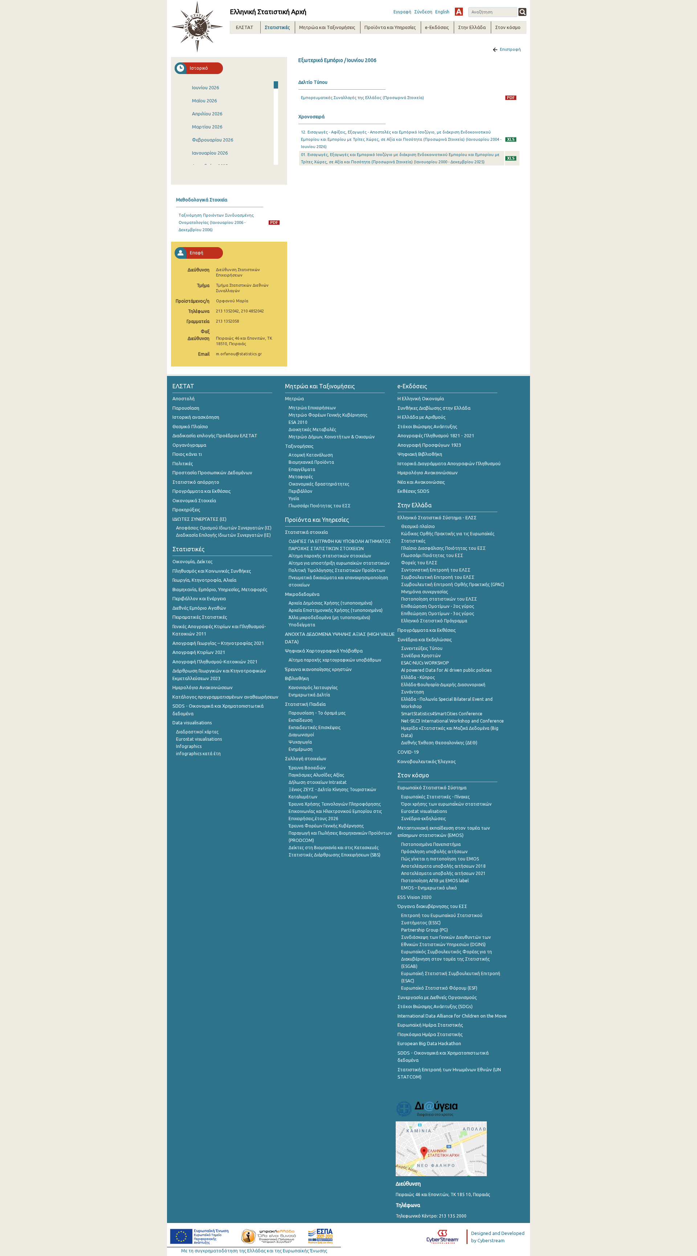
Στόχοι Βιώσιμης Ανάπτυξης (427, 426)
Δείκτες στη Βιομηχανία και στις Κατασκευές (334, 847)
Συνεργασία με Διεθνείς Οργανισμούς (437, 997)
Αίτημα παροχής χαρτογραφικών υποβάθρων (335, 660)
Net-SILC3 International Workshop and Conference (452, 721)
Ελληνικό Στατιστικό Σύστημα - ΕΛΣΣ (437, 517)
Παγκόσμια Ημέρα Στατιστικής (430, 1034)
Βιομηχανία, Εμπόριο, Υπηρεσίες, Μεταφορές (219, 589)
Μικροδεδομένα (302, 594)
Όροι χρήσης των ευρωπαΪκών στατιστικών (446, 804)
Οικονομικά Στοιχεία (194, 500)
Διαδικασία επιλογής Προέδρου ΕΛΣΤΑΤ (214, 435)
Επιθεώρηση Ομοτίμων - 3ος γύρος (437, 613)
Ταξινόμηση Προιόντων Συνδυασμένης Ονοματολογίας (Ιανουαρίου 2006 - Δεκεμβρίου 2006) (216, 222)
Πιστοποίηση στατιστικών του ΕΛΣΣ (439, 599)
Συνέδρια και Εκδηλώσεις (425, 639)
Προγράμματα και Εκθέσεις (201, 491)
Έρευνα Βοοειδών (307, 767)
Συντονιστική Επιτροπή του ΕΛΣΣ (435, 570)
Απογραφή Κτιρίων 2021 (198, 652)
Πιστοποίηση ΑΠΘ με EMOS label (435, 880)
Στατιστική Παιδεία (305, 704)
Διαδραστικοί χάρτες (197, 731)
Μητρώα (294, 398)
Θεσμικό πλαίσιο (418, 526)
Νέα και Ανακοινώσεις (421, 481)
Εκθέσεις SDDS (413, 491)
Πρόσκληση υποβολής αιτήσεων (434, 851)
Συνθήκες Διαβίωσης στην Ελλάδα (434, 407)
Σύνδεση (423, 11)
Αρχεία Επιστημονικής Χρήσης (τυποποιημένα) (336, 610)
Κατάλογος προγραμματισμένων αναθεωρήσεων (225, 696)
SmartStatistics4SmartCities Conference (441, 713)
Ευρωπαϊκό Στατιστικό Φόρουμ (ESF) (439, 988)
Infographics (188, 746)
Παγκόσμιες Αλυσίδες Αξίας (316, 775)
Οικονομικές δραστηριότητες (319, 484)
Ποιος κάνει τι (187, 454)
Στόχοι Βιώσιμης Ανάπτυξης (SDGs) (435, 1006)
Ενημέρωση (301, 749)
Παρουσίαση (185, 407)
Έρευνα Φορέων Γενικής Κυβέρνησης (326, 825)
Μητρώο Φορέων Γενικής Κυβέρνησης (328, 415)
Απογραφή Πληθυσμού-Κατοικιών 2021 (214, 661)
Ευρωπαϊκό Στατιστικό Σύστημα (432, 787)
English (442, 11)
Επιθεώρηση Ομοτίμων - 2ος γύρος (437, 606)
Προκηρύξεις (186, 509)
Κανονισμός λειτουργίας (313, 687)
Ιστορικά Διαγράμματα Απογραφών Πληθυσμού (449, 463)
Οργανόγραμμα (189, 444)
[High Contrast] (459, 12)
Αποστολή (183, 398)
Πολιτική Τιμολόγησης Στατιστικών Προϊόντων (337, 570)
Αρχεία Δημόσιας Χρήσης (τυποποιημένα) (330, 603)
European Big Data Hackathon (429, 1043)
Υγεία (294, 498)
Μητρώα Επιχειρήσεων (312, 407)
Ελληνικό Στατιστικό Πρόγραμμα (434, 620)
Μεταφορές (301, 476)
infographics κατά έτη (198, 753)
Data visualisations (192, 722)
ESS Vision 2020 (414, 897)
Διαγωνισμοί (301, 734)
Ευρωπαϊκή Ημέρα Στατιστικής (430, 1024)
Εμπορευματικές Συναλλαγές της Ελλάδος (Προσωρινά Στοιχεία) (362, 97)
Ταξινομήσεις (299, 446)
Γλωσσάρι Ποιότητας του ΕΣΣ (320, 505)
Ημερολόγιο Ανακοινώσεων (202, 687)
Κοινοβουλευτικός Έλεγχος (427, 761)
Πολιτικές (182, 463)
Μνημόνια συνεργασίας (424, 591)
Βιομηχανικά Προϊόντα (311, 462)
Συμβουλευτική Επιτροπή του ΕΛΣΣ (437, 577)
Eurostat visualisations (199, 739)
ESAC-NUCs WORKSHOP (425, 662)
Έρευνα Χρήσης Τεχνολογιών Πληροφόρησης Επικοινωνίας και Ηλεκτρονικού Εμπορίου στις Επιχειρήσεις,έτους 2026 (335, 811)
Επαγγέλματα (302, 469)
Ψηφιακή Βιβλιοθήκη (420, 454)
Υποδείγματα (302, 624)
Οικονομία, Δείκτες (192, 561)
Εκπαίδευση (301, 720)
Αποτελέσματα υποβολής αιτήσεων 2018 (443, 866)
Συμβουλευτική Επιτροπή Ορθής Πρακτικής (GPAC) (452, 584)
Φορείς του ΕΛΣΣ (419, 562)
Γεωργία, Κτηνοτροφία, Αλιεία (204, 579)
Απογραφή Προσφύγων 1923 (429, 444)
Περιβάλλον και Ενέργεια (199, 598)
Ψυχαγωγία (300, 742)
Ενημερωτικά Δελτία (309, 694)
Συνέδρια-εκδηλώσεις (423, 818)
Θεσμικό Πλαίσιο (190, 426)
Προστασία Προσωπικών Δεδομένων (212, 472)
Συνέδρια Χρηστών (421, 655)
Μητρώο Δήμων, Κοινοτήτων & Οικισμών (332, 436)
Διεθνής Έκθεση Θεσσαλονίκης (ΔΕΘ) (439, 742)
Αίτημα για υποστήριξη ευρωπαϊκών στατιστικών (339, 563)
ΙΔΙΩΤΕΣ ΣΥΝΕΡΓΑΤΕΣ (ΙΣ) (199, 518)
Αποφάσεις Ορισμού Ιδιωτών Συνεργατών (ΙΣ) (224, 527)
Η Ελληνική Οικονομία (421, 398)
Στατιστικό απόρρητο (195, 481)
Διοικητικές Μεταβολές (312, 429)
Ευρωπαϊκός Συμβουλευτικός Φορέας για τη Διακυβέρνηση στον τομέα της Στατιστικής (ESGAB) (446, 959)
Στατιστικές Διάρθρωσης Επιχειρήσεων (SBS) (334, 854)
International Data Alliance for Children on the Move (452, 1015)
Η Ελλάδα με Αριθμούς (421, 417)
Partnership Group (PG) (424, 930)
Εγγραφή (402, 11)
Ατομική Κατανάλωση (311, 455)
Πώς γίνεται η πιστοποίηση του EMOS (440, 858)
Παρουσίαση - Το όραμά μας (317, 713)
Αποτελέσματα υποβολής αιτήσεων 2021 (443, 873)
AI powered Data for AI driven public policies (446, 670)
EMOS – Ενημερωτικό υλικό (429, 887)
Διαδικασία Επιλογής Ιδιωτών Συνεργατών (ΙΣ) (223, 535)
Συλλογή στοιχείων (305, 758)
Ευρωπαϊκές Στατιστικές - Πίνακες (435, 796)
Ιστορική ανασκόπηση (195, 417)
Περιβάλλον (300, 491)
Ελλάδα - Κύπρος (418, 677)
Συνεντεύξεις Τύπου (422, 648)
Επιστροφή (510, 49)
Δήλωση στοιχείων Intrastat (318, 782)
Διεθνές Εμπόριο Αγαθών (199, 607)
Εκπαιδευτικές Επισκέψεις (315, 727)
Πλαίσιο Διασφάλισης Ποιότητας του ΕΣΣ (443, 548)
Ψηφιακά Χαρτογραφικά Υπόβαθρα (324, 650)
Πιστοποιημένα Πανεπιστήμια (431, 844)
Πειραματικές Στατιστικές (199, 616)
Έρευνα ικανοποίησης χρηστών (318, 669)
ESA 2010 (298, 422)
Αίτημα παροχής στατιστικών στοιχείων (330, 555)
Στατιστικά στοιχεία (306, 532)
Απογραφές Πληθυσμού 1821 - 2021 (436, 435)
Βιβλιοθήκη (297, 678)
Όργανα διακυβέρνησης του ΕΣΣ (432, 906)
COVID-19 (408, 751)
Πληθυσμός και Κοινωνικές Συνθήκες (211, 570)
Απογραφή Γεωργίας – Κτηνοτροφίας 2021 (218, 643)
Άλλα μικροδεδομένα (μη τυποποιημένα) (329, 617)
